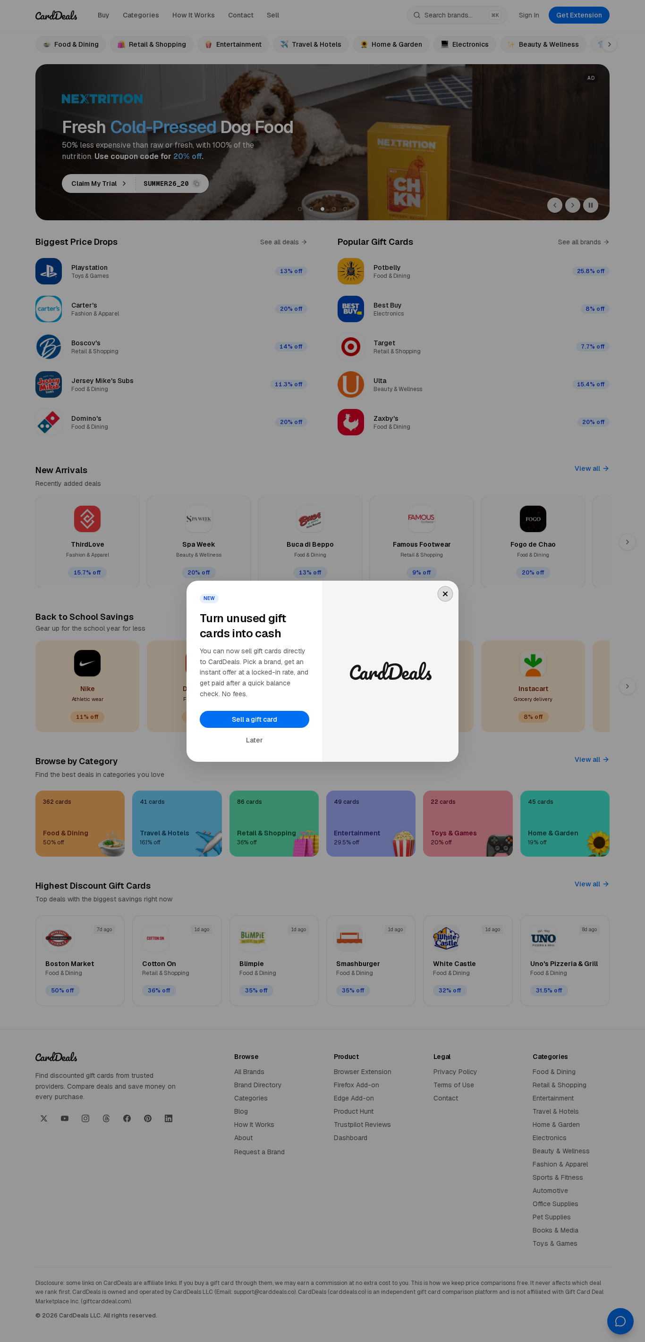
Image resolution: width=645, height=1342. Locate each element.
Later (254, 740)
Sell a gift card (254, 719)
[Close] (445, 593)
